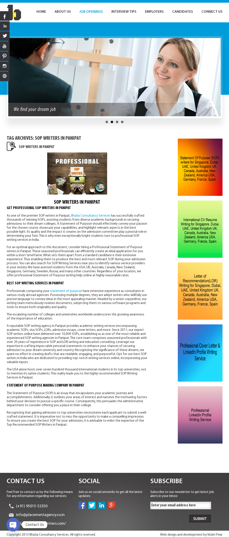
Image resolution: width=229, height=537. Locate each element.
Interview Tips (123, 12)
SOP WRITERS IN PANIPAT (37, 147)
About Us (63, 12)
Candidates (182, 12)
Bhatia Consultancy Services (90, 216)
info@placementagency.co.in (40, 515)
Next (225, 79)
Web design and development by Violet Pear (191, 535)
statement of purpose (66, 291)
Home (41, 12)
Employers (154, 12)
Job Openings (91, 12)
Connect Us (212, 12)
